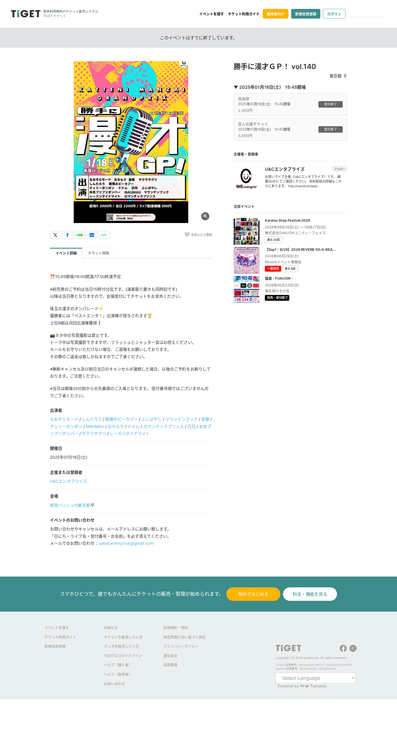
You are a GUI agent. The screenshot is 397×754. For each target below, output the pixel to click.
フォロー (339, 168)
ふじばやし (151, 419)
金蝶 (205, 419)
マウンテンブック (181, 419)
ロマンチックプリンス (163, 426)
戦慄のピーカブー (121, 419)
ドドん (133, 426)
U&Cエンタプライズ (68, 481)
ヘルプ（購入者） (118, 665)
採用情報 (170, 665)
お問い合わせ (114, 683)
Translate (318, 686)
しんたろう (92, 419)
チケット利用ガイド (244, 14)
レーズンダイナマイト (130, 433)
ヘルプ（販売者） (118, 674)
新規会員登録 (305, 14)
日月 (191, 426)
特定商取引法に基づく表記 (184, 637)
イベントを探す (211, 14)
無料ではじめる (253, 594)
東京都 (335, 75)
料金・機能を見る (310, 594)
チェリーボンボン (66, 426)
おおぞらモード (64, 419)
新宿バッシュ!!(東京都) (70, 505)
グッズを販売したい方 (121, 646)
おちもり (116, 426)
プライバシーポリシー (180, 646)
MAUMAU (95, 426)
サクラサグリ (94, 433)
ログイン (334, 14)
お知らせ (111, 627)
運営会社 (170, 655)
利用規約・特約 (175, 627)
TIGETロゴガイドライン (123, 655)
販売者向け (275, 14)
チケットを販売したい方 (123, 637)
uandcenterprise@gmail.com (126, 543)
